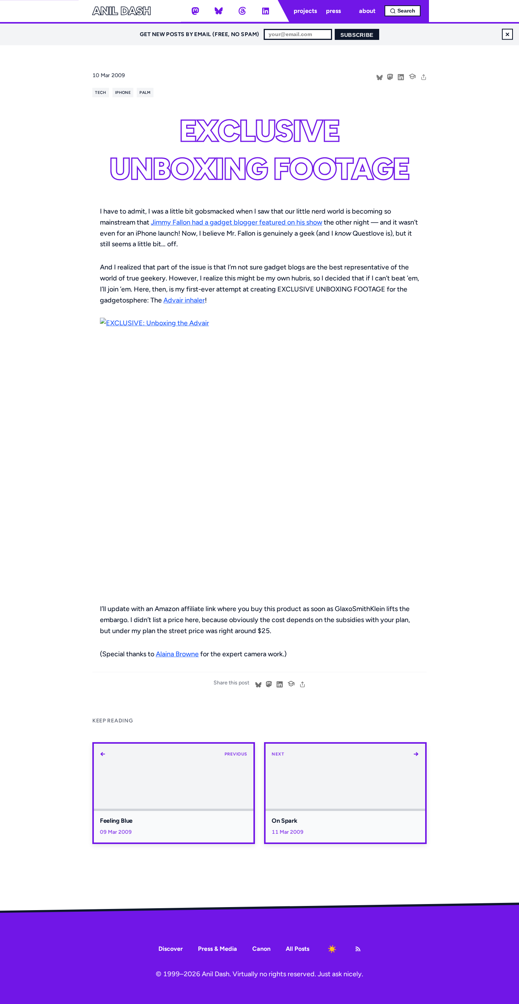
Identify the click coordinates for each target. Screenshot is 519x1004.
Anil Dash (121, 11)
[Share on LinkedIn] (401, 76)
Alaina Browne (177, 654)
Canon (261, 948)
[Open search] (403, 10)
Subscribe (356, 35)
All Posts (297, 948)
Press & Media (217, 948)
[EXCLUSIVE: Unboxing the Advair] (259, 454)
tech (100, 92)
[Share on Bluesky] (380, 76)
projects (305, 10)
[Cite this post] (412, 75)
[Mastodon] (195, 11)
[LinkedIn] (265, 11)
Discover (170, 948)
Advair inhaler (184, 300)
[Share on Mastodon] (390, 76)
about (367, 10)
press (333, 10)
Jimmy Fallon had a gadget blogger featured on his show (236, 222)
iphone (123, 92)
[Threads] (242, 11)
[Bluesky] (218, 11)
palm (144, 92)
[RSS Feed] (358, 949)
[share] (424, 76)
